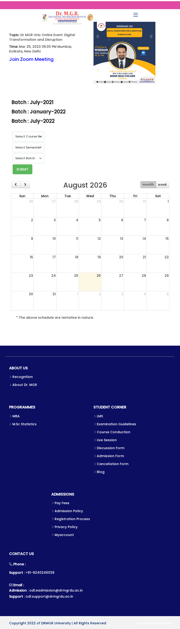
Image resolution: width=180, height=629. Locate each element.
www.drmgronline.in (154, 623)
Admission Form (110, 456)
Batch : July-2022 (33, 121)
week (162, 184)
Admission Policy (69, 511)
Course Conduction (113, 432)
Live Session (107, 440)
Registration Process (72, 519)
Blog (101, 472)
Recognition (22, 376)
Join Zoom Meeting (31, 59)
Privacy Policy (66, 527)
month (148, 184)
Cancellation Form (112, 464)
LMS (100, 416)
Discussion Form (110, 448)
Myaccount (64, 534)
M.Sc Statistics (24, 424)
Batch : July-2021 (32, 102)
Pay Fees (62, 503)
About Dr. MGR (24, 384)
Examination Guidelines (116, 424)
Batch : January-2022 (38, 111)
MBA (16, 416)
